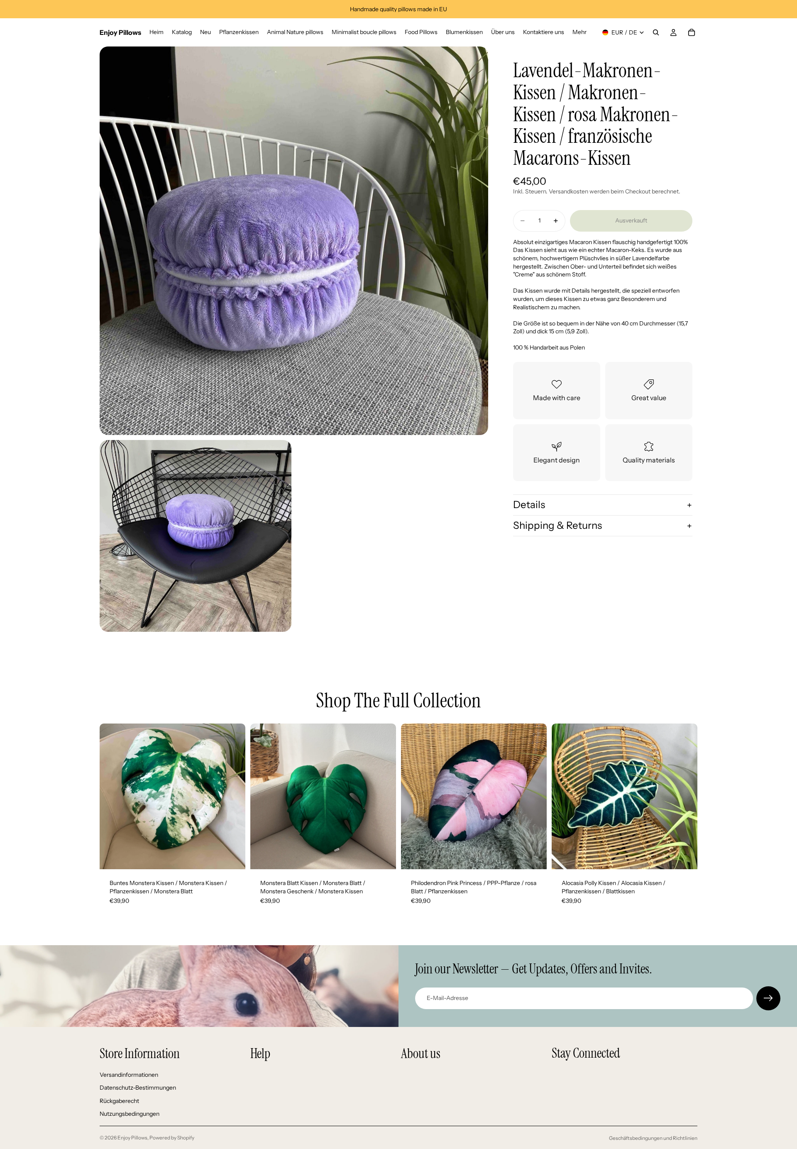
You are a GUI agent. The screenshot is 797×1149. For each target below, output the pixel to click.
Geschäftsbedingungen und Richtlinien (653, 1138)
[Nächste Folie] (232, 796)
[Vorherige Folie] (112, 796)
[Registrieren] (768, 998)
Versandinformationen (129, 1074)
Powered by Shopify (171, 1137)
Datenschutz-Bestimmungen (138, 1087)
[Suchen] (656, 32)
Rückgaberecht (119, 1101)
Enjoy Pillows (132, 1137)
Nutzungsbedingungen (129, 1114)
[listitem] (579, 32)
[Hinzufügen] (232, 856)
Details (529, 505)
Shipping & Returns (557, 526)
